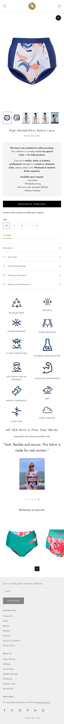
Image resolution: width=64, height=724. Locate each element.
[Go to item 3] (26, 118)
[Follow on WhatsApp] (43, 710)
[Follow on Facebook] (4, 710)
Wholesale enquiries (32, 204)
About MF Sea (9, 659)
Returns (6, 625)
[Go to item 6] (55, 118)
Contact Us (8, 615)
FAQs (5, 620)
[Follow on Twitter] (12, 710)
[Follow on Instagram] (19, 710)
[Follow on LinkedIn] (35, 710)
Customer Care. (43, 702)
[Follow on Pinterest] (27, 710)
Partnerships (8, 668)
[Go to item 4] (36, 118)
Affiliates (7, 664)
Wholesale (7, 678)
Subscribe (13, 600)
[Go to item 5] (45, 118)
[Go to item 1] (7, 118)
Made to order (9, 683)
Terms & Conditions (11, 640)
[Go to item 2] (17, 118)
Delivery (6, 630)
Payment (6, 635)
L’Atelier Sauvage (10, 673)
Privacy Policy (9, 645)
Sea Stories (8, 688)
